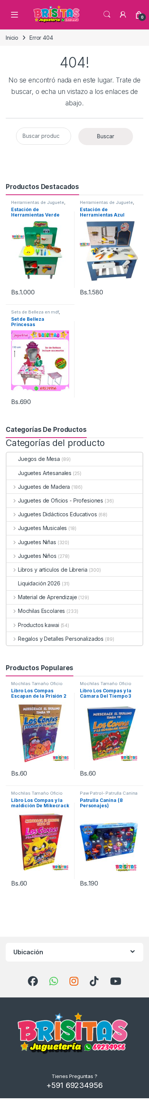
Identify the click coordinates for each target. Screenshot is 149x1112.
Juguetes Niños (37, 556)
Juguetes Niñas (37, 542)
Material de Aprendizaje (47, 597)
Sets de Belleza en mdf (35, 312)
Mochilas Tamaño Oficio (37, 683)
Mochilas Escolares (41, 611)
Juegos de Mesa (39, 459)
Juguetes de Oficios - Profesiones (60, 500)
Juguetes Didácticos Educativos (57, 514)
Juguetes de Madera (44, 486)
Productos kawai (38, 625)
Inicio (12, 37)
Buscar (105, 136)
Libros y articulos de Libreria (52, 569)
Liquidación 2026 (39, 583)
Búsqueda (107, 14)
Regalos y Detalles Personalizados (61, 638)
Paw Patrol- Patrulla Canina (109, 793)
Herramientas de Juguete (37, 202)
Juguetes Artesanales (44, 473)
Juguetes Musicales (42, 528)
